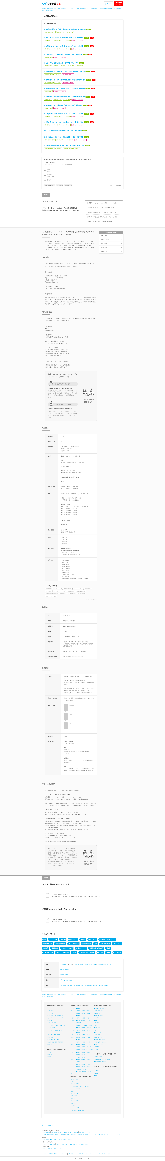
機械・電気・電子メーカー (101, 1010)
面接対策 (73, 1134)
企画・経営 (50, 1010)
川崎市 (83, 1027)
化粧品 (108, 948)
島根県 (83, 1052)
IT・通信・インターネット (101, 1008)
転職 (44, 1139)
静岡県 (83, 1037)
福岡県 (78, 1064)
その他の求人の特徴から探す (78, 1110)
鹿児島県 (79, 1069)
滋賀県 (78, 1044)
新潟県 (78, 1030)
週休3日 (83, 939)
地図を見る (67, 754)
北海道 (73, 1008)
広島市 (83, 1057)
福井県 (88, 1034)
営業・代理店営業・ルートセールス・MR (67, 8)
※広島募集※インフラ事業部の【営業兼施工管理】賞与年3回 (63, 54)
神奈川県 (79, 1022)
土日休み (97, 1070)
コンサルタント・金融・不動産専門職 (56, 1025)
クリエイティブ (51, 1027)
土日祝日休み (117, 952)
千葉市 (85, 1025)
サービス (97, 1022)
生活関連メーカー (99, 1018)
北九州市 (79, 1071)
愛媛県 (88, 1059)
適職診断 (63, 1134)
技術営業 (45, 948)
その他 (96, 1049)
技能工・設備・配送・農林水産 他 (55, 1042)
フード (96, 1030)
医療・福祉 (50, 1020)
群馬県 (88, 1018)
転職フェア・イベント (91, 1134)
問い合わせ (71, 1154)
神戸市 (91, 1049)
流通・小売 (97, 1027)
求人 (48, 1139)
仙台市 (78, 1015)
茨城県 (78, 1018)
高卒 (96, 1075)
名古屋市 (67, 969)
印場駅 (66, 975)
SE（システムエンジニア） (107, 939)
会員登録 (118, 3)
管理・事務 (50, 1013)
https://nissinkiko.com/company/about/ (73, 656)
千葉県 (83, 1020)
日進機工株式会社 (95, 8)
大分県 (83, 1066)
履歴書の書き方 (46, 1132)
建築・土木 (50, 1037)
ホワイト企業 (53, 939)
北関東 (73, 1018)
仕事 (68, 1134)
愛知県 (62, 969)
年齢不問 (63, 939)
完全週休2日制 (74, 1093)
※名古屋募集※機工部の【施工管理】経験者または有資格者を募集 (64, 80)
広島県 (78, 1054)
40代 (44, 939)
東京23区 (91, 1025)
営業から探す (50, 8)
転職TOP (44, 8)
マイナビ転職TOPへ (48, 1125)
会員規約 (45, 1154)
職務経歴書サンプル (56, 1132)
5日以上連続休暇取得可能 (101, 985)
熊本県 (78, 1066)
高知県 (78, 1062)
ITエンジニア (51, 1032)
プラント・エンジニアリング (68, 980)
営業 (55, 8)
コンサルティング (99, 1037)
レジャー (97, 1025)
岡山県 (88, 1052)
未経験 (108, 952)
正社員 (74, 952)
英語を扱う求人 (58, 1148)
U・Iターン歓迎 (72, 985)
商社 (96, 1020)
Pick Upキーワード (55, 1139)
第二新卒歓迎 (64, 985)
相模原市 (89, 1027)
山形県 (83, 1013)
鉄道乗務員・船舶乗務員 (96, 948)
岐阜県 (78, 1037)
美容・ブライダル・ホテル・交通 (55, 1018)
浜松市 (83, 1042)
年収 (57, 1134)
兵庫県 (78, 1046)
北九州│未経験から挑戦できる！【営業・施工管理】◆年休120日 (64, 145)
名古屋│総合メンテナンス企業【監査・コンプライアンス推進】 (63, 46)
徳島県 (78, 1059)
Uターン (88, 1132)
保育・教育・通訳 (52, 1022)
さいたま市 (79, 1025)
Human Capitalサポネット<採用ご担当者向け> (106, 1154)
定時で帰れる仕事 (48, 952)
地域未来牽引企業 (60, 943)
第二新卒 (100, 952)
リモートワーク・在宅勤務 (87, 952)
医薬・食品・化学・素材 (53, 1039)
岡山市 (78, 1057)
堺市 (88, 1049)
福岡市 (84, 1071)
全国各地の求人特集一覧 (101, 1061)
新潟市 (78, 1032)
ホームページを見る (69, 743)
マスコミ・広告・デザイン (101, 1032)
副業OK (73, 1091)
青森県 (78, 1010)
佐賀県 (83, 1064)
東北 (72, 1010)
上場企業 (73, 1105)
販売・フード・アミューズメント (55, 1015)
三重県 (78, 1039)
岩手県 (83, 1010)
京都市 (78, 1049)
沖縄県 (84, 1069)
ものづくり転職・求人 (62, 1144)
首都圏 (73, 1020)
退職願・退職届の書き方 (48, 1134)
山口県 (83, 1054)
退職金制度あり (75, 1095)
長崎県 (88, 1064)
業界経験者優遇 (89, 985)
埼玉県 (78, 1020)
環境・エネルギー (99, 1044)
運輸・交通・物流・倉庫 (101, 1042)
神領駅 (62, 975)
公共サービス (51, 1044)
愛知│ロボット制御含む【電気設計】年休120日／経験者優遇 (63, 130)
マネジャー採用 (75, 1107)
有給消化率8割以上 (75, 1083)
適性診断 (82, 1132)
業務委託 (50, 1056)
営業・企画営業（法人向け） (83, 8)
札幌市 (78, 1008)
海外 (72, 1073)
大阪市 (83, 1049)
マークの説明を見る (92, 599)
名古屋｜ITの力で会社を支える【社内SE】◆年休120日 (61, 63)
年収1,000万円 (73, 939)
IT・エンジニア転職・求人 (49, 1144)
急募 (72, 1081)
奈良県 (83, 1046)
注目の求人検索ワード (63, 952)
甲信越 (73, 1030)
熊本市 (89, 1071)
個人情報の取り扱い (53, 1154)
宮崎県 (88, 1066)
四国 (72, 1059)
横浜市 (78, 1027)
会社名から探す (98, 1056)
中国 (72, 1052)
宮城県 (88, 1010)
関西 (72, 1044)
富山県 (78, 1034)
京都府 (83, 1044)
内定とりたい (92, 939)
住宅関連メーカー (99, 1015)
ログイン (109, 3)
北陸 (72, 1034)
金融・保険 (97, 1034)
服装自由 (73, 1098)
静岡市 (78, 1042)
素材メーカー (98, 1013)
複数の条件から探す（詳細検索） (103, 1059)
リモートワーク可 (75, 1088)
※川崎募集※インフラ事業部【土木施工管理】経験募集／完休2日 (64, 71)
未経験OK (73, 1103)
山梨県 (83, 1030)
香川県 (83, 1059)
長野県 (88, 1030)
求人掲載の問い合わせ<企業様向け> (85, 1154)
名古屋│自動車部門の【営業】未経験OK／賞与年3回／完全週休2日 (65, 29)
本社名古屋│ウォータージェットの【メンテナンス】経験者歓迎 (63, 37)
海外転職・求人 (83, 1144)
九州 (72, 1064)
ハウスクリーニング (67, 948)
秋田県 (78, 1013)
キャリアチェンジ (74, 943)
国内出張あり (81, 985)
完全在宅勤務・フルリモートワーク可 (80, 1086)
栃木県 (83, 1018)
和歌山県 (89, 1046)
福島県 (88, 1013)
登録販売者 (55, 948)
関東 (96, 943)
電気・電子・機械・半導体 (54, 1034)
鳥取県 (78, 1052)
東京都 (88, 1020)
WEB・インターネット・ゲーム (55, 1030)
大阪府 (88, 1044)
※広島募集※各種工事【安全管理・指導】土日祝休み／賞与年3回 (64, 88)
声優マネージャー (81, 948)
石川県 (83, 1034)
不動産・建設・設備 (99, 1039)
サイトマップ (64, 1154)
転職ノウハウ (81, 1134)
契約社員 (50, 1054)
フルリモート (117, 943)
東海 (72, 1037)
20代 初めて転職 (105, 943)
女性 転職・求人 (74, 1144)
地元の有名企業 (47, 943)
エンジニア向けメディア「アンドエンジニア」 (110, 1134)
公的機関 (97, 1046)
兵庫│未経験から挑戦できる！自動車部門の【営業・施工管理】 (63, 137)
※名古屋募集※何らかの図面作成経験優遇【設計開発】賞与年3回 (64, 96)
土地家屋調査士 (86, 943)
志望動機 (76, 1132)
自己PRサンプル (67, 1132)
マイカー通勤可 (75, 1100)
